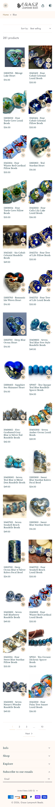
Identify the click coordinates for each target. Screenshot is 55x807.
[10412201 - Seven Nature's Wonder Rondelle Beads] (15, 686)
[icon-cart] (43, 5)
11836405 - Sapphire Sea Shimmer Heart (14, 386)
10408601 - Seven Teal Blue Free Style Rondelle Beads (39, 343)
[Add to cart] (23, 65)
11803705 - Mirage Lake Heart (13, 74)
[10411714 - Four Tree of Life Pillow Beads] (40, 237)
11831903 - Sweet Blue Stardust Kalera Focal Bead (40, 480)
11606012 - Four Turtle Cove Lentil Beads (13, 121)
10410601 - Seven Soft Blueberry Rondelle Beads (13, 615)
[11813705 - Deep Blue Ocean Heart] (15, 324)
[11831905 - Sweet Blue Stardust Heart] (40, 506)
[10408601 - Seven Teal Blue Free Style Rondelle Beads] (40, 324)
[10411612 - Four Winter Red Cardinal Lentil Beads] (40, 596)
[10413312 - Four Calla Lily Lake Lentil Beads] (40, 192)
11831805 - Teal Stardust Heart (37, 164)
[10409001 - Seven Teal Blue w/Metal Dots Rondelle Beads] (15, 461)
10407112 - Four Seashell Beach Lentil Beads (37, 570)
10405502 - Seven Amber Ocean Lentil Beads (40, 432)
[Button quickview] (23, 60)
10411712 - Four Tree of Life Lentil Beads (39, 299)
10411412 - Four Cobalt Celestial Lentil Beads (37, 76)
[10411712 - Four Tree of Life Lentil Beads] (40, 282)
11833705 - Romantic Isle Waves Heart (14, 299)
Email (6, 779)
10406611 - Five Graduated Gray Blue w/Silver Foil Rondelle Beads (13, 434)
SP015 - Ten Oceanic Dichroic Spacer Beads (40, 660)
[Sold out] (48, 110)
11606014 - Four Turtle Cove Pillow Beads (13, 210)
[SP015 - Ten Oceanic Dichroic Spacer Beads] (40, 641)
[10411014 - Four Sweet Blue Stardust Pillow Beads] (15, 641)
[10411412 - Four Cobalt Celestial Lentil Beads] (40, 57)
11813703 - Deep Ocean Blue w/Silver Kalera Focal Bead (15, 570)
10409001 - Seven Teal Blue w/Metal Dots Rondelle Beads (14, 480)
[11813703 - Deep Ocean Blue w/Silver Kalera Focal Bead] (15, 551)
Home (6, 14)
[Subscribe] (48, 779)
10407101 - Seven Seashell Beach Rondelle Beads (12, 525)
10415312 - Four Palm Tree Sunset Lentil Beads (38, 705)
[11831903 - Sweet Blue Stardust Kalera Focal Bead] (40, 461)
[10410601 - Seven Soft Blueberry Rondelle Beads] (15, 596)
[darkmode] (49, 5)
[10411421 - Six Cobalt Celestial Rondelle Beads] (15, 237)
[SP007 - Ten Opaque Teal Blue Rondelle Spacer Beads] (40, 369)
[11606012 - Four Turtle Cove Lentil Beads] (15, 102)
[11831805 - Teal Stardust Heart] (40, 147)
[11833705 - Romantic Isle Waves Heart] (15, 282)
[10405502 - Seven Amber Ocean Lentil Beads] (40, 414)
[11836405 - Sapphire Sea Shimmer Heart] (15, 369)
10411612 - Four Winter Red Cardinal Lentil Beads (40, 615)
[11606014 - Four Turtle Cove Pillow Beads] (15, 192)
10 (42, 726)
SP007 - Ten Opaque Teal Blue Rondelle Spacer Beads (40, 387)
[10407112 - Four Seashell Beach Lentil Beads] (40, 551)
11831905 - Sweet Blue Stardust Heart (39, 523)
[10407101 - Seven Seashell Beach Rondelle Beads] (15, 506)
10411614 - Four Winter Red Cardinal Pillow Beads (15, 166)
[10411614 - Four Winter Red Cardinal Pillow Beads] (15, 147)
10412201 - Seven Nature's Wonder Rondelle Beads (13, 705)
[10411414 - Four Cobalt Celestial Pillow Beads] (40, 102)
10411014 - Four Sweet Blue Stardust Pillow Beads (14, 660)
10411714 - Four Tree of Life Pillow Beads (39, 254)
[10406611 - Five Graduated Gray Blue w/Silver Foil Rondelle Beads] (15, 414)
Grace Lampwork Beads (32, 802)
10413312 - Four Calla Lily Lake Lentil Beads (37, 210)
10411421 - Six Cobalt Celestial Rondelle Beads (14, 255)
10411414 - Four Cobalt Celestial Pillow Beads (37, 121)
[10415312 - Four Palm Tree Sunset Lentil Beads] (40, 686)
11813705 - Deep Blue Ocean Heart (15, 341)
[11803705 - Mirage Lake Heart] (15, 57)
